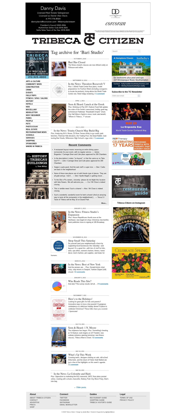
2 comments (80, 272)
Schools (30, 135)
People (29, 121)
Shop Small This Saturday (81, 240)
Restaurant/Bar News (36, 132)
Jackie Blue (86, 412)
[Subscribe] (139, 95)
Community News (34, 84)
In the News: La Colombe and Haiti (72, 373)
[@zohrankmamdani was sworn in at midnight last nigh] (131, 225)
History (29, 101)
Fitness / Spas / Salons (37, 98)
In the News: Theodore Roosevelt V (86, 83)
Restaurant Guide (98, 398)
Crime (28, 90)
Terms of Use (126, 398)
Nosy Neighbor (33, 115)
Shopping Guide (97, 400)
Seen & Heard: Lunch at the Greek (86, 104)
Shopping (30, 141)
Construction (32, 87)
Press (33, 405)
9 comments (103, 284)
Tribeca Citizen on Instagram (131, 203)
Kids (28, 107)
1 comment (100, 94)
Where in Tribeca (34, 146)
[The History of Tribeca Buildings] (37, 176)
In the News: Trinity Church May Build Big (76, 130)
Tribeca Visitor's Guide (101, 402)
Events (29, 93)
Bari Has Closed (76, 62)
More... (104, 203)
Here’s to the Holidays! (80, 299)
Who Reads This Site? (79, 281)
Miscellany (31, 110)
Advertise (34, 402)
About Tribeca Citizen (40, 398)
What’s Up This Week (79, 354)
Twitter (63, 398)
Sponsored (31, 143)
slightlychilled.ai (109, 412)
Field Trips (31, 95)
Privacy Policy (127, 400)
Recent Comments (80, 145)
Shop (32, 407)
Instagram (65, 402)
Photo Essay (32, 127)
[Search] (139, 51)
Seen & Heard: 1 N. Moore (82, 327)
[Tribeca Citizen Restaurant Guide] (131, 197)
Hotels (29, 104)
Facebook (64, 400)
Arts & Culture (33, 81)
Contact (34, 400)
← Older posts (80, 387)
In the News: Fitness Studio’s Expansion (83, 213)
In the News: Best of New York (84, 264)
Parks (29, 118)
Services (30, 138)
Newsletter (31, 112)
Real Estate (31, 129)
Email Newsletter (68, 405)
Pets (28, 124)
